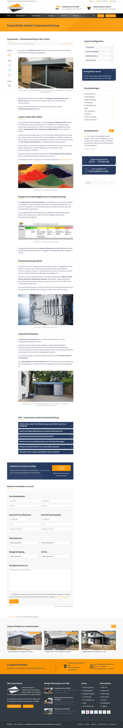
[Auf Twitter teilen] (9, 70)
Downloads (105, 697)
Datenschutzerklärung (61, 597)
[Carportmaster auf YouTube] (88, 712)
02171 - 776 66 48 (102, 1)
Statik (86, 108)
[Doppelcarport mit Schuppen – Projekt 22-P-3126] (61, 650)
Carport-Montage (90, 117)
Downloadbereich (66, 160)
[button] (99, 47)
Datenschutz (102, 724)
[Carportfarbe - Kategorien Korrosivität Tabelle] (45, 231)
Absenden (14, 601)
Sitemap (94, 724)
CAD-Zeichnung (89, 111)
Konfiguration (105, 703)
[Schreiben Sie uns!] (9, 55)
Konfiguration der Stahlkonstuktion (18, 23)
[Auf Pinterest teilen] (9, 75)
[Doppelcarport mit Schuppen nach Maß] (49, 701)
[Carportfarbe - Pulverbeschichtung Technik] (45, 310)
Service (63, 16)
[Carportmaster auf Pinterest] (105, 712)
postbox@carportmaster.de (104, 664)
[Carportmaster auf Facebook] (92, 712)
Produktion (87, 114)
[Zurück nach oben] (119, 724)
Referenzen (110, 16)
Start (8, 16)
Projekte (51, 16)
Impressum (112, 724)
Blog (92, 1)
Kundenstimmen (91, 130)
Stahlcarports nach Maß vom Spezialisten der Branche (22, 1)
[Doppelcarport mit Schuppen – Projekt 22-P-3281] (24, 650)
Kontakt (114, 1)
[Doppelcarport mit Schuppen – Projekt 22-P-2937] (98, 650)
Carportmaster (18, 724)
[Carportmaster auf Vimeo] (83, 712)
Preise (101, 16)
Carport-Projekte (62, 468)
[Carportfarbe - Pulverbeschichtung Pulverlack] (45, 176)
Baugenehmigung (90, 100)
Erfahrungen (105, 694)
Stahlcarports (20, 16)
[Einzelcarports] (49, 711)
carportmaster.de (67, 43)
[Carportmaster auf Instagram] (100, 712)
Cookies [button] (86, 724)
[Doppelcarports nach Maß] (49, 690)
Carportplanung (89, 94)
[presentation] (112, 70)
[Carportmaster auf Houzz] (109, 712)
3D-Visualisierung (89, 105)
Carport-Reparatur (90, 120)
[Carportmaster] (15, 8)
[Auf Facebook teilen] (9, 65)
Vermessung (88, 103)
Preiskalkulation (89, 97)
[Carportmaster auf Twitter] (96, 712)
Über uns (76, 16)
